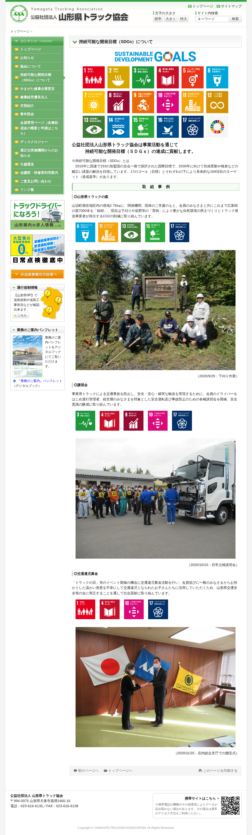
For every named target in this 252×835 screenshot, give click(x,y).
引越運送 (27, 164)
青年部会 (27, 114)
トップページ (202, 6)
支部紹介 (27, 106)
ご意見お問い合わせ (35, 181)
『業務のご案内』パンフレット (39, 381)
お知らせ (27, 58)
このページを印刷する (220, 770)
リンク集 (27, 189)
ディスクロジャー (34, 142)
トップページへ (120, 770)
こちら (22, 315)
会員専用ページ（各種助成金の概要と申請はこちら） (39, 128)
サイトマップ (231, 6)
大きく (171, 19)
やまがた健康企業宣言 (37, 89)
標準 (158, 19)
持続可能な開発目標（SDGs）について (35, 77)
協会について (30, 66)
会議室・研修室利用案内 (39, 172)
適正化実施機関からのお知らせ (39, 153)
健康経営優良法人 (34, 97)
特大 (183, 19)
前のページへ (88, 770)
